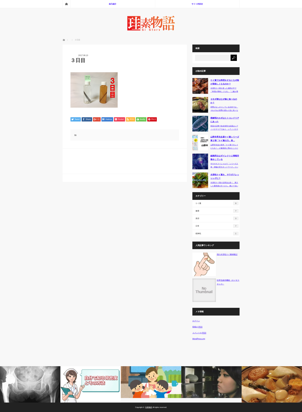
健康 (216, 211)
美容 (216, 218)
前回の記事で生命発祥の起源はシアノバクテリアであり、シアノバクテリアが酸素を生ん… (224, 129)
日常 (216, 226)
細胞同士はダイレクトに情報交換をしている (224, 158)
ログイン (196, 321)
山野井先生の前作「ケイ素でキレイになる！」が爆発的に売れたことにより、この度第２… (224, 148)
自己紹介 (112, 4)
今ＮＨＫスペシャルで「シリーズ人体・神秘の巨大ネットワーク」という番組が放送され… (224, 167)
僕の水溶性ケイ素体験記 (227, 254)
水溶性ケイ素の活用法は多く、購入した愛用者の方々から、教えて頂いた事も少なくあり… (224, 186)
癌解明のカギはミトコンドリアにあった (224, 120)
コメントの (199, 333)
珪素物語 (148, 407)
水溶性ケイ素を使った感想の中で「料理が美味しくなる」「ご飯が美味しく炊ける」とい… (224, 91)
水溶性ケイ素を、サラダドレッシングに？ (224, 176)
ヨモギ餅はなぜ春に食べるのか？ (223, 101)
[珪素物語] (151, 30)
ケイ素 (216, 203)
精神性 (216, 233)
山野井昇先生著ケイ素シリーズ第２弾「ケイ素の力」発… (224, 139)
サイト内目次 (197, 4)
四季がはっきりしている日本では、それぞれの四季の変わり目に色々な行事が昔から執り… (224, 110)
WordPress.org (198, 339)
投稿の (197, 327)
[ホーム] (66, 4)
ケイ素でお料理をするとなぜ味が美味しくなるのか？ (224, 82)
